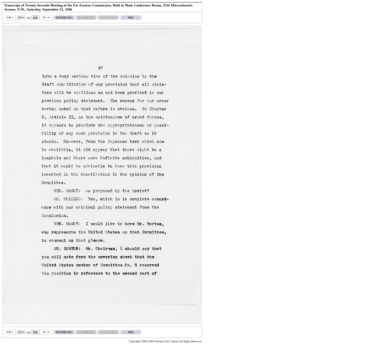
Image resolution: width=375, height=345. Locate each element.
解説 (130, 17)
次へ (46, 17)
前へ (10, 17)
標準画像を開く (64, 17)
